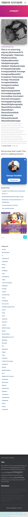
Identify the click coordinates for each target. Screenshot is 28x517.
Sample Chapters (6, 370)
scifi (24, 479)
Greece (4, 309)
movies (21, 475)
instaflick (23, 469)
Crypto (3, 279)
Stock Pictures (5, 388)
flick (4, 469)
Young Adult (5, 409)
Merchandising (5, 334)
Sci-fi (3, 373)
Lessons (4, 325)
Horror (3, 316)
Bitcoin (3, 264)
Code (3, 273)
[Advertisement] (14, 431)
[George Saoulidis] (12, 3)
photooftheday (19, 477)
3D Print (4, 249)
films (2, 469)
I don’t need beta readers (8, 208)
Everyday (4, 288)
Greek (3, 312)
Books (3, 267)
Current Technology (7, 282)
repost (21, 479)
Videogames (5, 400)
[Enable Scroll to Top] (25, 514)
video (4, 481)
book (26, 465)
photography (11, 477)
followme (7, 469)
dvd (19, 467)
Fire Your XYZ (5, 303)
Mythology (4, 340)
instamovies (4, 475)
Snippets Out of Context (8, 376)
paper (7, 477)
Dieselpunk (4, 285)
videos (7, 481)
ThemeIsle (19, 508)
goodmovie (13, 469)
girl (10, 469)
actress (6, 465)
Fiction (3, 297)
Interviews (4, 322)
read (10, 479)
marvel (14, 475)
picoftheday (3, 479)
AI (2, 255)
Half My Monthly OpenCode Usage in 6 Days (12, 196)
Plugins (4, 352)
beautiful (17, 465)
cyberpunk (15, 467)
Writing (4, 406)
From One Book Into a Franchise (10, 205)
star (2, 481)
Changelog (4, 270)
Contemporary (5, 276)
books (2, 467)
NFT (3, 346)
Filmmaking (5, 300)
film (24, 467)
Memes (4, 331)
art (11, 465)
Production (4, 358)
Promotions (5, 364)
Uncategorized (5, 397)
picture (8, 479)
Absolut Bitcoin (5, 252)
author (13, 465)
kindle (8, 475)
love (11, 475)
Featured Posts (5, 294)
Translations (5, 394)
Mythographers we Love (8, 337)
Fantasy (4, 291)
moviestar (3, 477)
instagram (18, 472)
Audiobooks (5, 261)
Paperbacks (5, 349)
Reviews (4, 367)
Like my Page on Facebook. (7, 457)
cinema (10, 467)
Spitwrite (4, 385)
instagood (9, 472)
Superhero (4, 391)
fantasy (21, 467)
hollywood (18, 469)
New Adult (4, 343)
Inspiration (4, 319)
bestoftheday (21, 465)
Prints (3, 355)
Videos (3, 403)
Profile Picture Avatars (7, 361)
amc (9, 465)
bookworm (6, 467)
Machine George (6, 328)
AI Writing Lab (5, 258)
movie (17, 475)
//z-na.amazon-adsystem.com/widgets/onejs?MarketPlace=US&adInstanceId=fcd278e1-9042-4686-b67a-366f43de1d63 (13, 514)
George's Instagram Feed (7, 46)
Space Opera (5, 382)
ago (15, 145)
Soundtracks (5, 379)
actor (2, 465)
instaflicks (3, 472)
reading (13, 479)
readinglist (17, 479)
